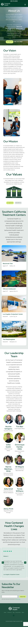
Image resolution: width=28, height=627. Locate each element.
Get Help (9, 41)
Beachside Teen (8, 263)
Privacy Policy (17, 599)
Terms (23, 612)
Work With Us (18, 202)
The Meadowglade (9, 339)
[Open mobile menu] (25, 4)
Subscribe (22, 596)
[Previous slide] (3, 562)
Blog (13, 612)
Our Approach (10, 202)
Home (5, 612)
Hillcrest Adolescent (9, 289)
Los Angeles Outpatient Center (13, 314)
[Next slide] (25, 562)
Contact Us (9, 612)
